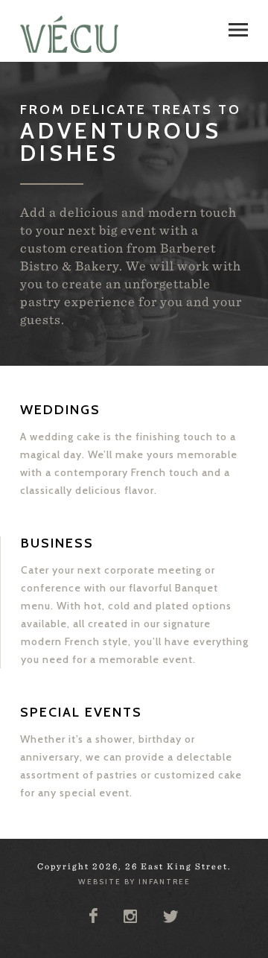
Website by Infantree (134, 881)
